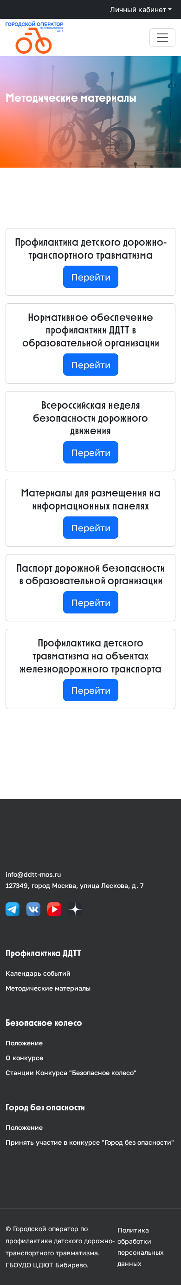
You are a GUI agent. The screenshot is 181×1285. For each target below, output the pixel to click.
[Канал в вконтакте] (33, 909)
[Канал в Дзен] (75, 909)
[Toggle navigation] (162, 37)
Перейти (90, 276)
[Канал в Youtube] (54, 909)
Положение (24, 1043)
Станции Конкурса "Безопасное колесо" (71, 1072)
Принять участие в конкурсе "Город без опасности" (90, 1142)
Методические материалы (48, 988)
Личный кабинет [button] (138, 9)
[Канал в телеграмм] (12, 909)
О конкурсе (24, 1058)
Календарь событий (38, 973)
